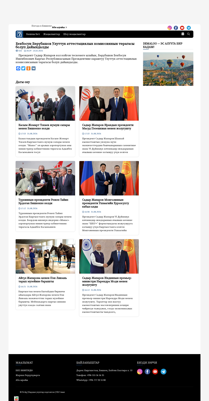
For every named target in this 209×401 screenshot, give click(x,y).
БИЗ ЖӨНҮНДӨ (24, 370)
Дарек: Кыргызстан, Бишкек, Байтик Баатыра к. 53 (104, 370)
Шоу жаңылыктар (74, 34)
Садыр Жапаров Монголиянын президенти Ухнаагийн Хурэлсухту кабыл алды (105, 203)
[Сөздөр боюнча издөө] (188, 34)
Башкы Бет (33, 34)
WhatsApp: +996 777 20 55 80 (91, 380)
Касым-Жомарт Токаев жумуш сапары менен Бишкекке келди (44, 126)
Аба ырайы (59, 27)
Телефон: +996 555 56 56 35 (90, 375)
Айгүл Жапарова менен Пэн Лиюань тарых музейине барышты (42, 279)
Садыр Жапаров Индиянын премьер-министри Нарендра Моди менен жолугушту (107, 281)
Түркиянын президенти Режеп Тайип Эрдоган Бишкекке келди (43, 201)
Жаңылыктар (51, 34)
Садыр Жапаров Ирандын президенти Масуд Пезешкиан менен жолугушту (108, 126)
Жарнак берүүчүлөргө (28, 375)
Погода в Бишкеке (42, 25)
